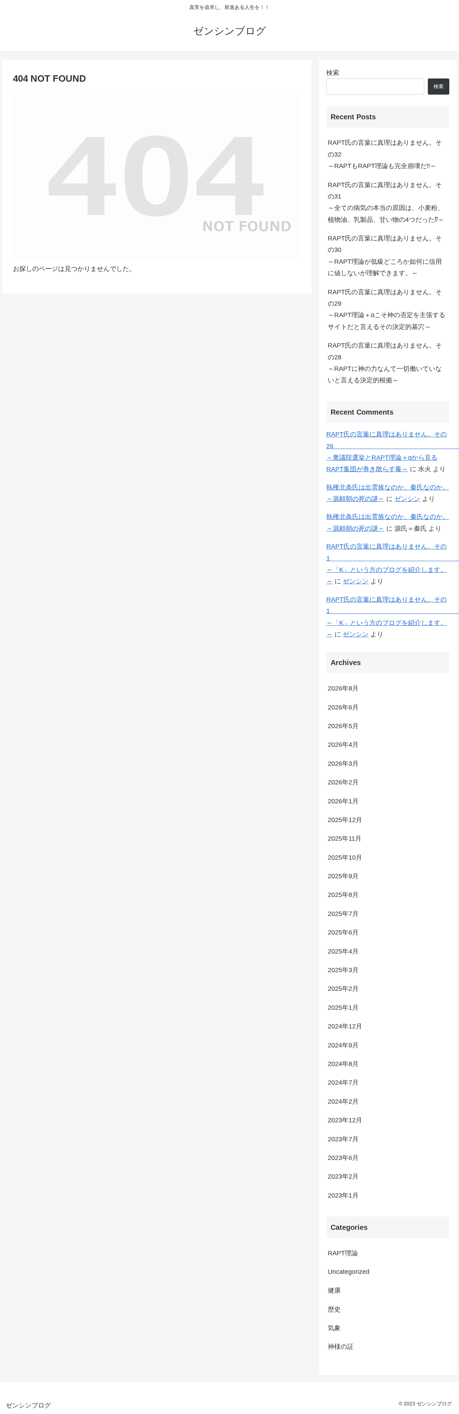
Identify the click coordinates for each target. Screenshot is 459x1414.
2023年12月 (345, 1120)
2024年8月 (343, 1063)
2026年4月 (343, 744)
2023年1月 (343, 1195)
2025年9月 (343, 876)
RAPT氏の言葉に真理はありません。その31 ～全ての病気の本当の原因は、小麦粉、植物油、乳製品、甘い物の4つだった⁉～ (389, 202)
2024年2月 (343, 1101)
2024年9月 (343, 1044)
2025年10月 (345, 857)
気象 (334, 1328)
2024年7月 (343, 1082)
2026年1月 (343, 800)
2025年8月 (343, 894)
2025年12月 (345, 819)
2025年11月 (344, 838)
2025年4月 (343, 951)
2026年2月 (343, 782)
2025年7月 (343, 913)
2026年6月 (343, 707)
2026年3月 (343, 763)
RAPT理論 (343, 1252)
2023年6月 (343, 1157)
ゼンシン (407, 498)
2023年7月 (343, 1138)
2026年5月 (343, 726)
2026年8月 (343, 688)
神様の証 (341, 1346)
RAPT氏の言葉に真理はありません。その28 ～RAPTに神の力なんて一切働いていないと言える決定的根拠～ (389, 363)
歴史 (334, 1309)
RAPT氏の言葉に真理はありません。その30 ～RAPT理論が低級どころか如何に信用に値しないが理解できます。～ (389, 256)
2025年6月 (343, 932)
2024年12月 (345, 1026)
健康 (334, 1290)
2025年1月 (343, 1007)
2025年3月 (343, 970)
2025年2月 (343, 988)
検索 (332, 72)
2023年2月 (343, 1176)
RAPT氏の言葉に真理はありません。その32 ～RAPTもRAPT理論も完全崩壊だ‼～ (389, 154)
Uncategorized (348, 1271)
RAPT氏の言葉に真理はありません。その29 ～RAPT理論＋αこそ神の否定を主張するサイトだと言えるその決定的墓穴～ (389, 309)
